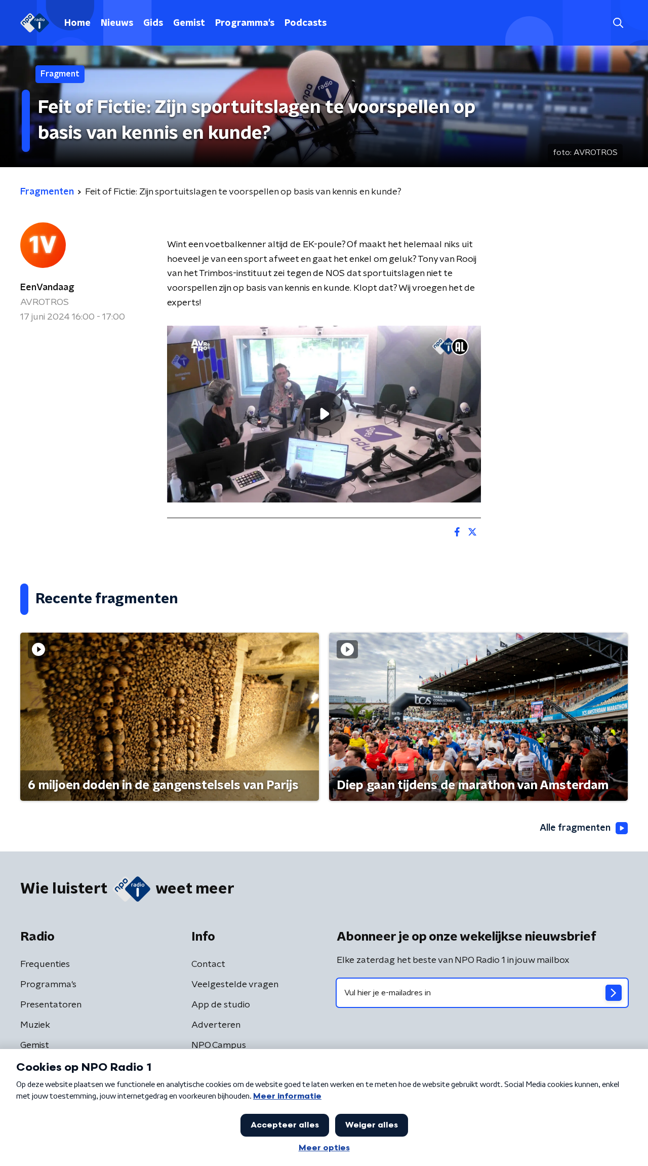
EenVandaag (47, 287)
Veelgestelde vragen (234, 984)
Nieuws (117, 23)
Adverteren (215, 1025)
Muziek (35, 1025)
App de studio (220, 1004)
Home (77, 23)
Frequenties (45, 964)
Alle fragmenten (575, 828)
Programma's (244, 23)
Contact (208, 964)
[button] (618, 23)
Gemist (189, 23)
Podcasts (306, 23)
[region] (324, 414)
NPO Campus (218, 1045)
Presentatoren (51, 1004)
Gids (153, 23)
